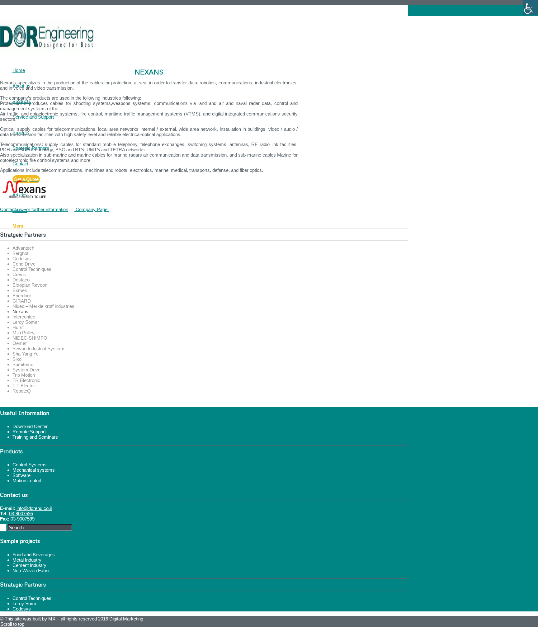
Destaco (21, 279)
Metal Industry (26, 560)
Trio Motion (23, 375)
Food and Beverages (33, 554)
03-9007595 (21, 513)
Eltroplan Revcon (29, 285)
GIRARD (21, 301)
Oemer (19, 343)
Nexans (20, 311)
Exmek (19, 290)
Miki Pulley (23, 332)
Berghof (20, 253)
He (15, 13)
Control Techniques (31, 269)
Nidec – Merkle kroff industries (43, 306)
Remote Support (29, 431)
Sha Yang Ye (25, 353)
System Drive (26, 369)
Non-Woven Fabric (31, 570)
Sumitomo (22, 364)
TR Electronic (26, 380)
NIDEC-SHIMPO (29, 338)
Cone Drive (23, 263)
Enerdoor (21, 295)
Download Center (30, 426)
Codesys (21, 258)
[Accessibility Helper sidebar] (530, 7)
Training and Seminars (35, 437)
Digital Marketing (126, 618)
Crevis (19, 274)
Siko (16, 359)
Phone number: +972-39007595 (47, 7)
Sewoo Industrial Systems (39, 348)
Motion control (26, 480)
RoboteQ (21, 391)
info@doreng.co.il (34, 508)
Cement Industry (29, 565)
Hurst (18, 327)
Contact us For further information (34, 209)
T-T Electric (24, 385)
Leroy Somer (25, 322)
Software (21, 475)
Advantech (23, 248)
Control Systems (29, 464)
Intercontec (23, 316)
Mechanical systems (33, 470)
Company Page (91, 209)
